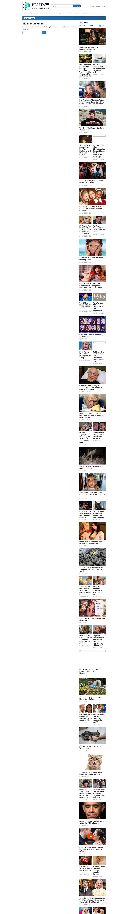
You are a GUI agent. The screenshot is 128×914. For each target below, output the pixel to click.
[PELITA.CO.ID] (36, 6)
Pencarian (77, 6)
